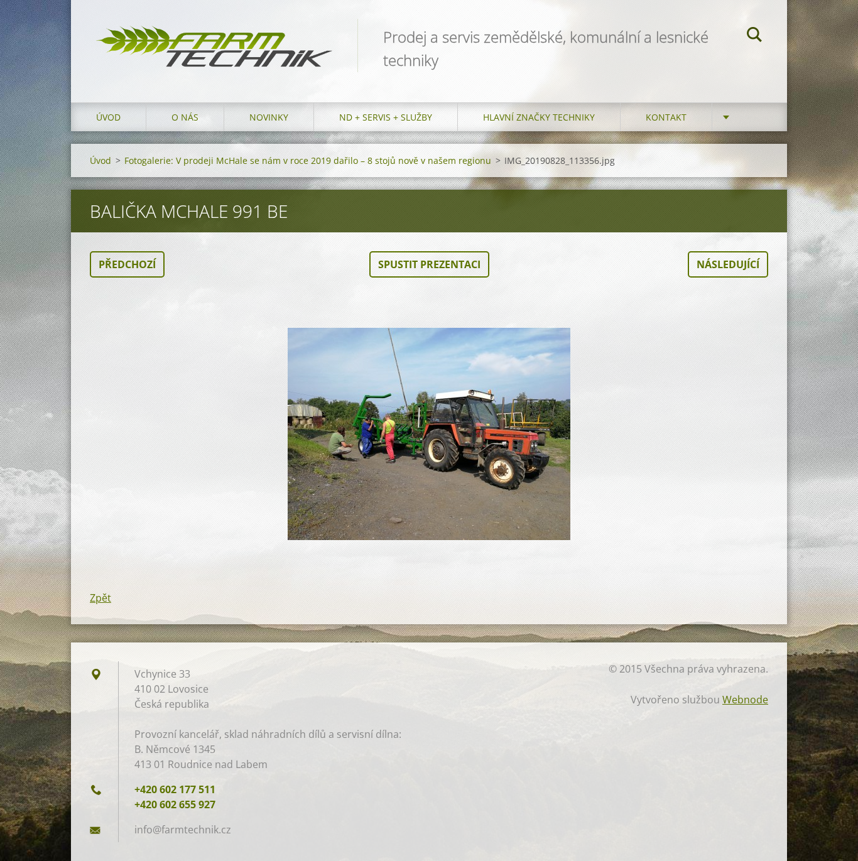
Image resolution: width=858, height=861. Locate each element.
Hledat (754, 36)
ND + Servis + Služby (385, 117)
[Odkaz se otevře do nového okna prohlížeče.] (429, 434)
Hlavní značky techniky (539, 117)
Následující (728, 264)
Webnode (745, 700)
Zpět (100, 598)
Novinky (268, 117)
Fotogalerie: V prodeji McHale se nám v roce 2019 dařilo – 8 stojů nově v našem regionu (307, 160)
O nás (184, 117)
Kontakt (666, 117)
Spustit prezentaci (429, 264)
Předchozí (127, 264)
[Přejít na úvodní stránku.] (214, 38)
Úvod (108, 117)
